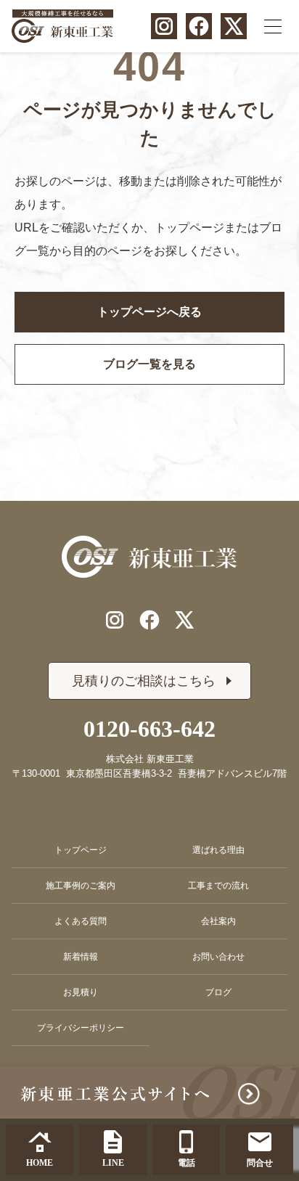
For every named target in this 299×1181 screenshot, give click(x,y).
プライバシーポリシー (80, 1028)
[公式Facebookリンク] (199, 26)
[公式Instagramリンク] (164, 26)
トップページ (80, 850)
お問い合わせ (218, 957)
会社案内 (218, 921)
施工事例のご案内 (80, 885)
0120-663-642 (149, 729)
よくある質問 (80, 921)
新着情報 (80, 957)
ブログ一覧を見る (149, 364)
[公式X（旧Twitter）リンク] (234, 26)
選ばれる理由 (218, 850)
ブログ (218, 992)
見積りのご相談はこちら (144, 681)
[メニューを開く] (273, 26)
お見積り (80, 992)
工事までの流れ (218, 885)
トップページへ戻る (149, 312)
